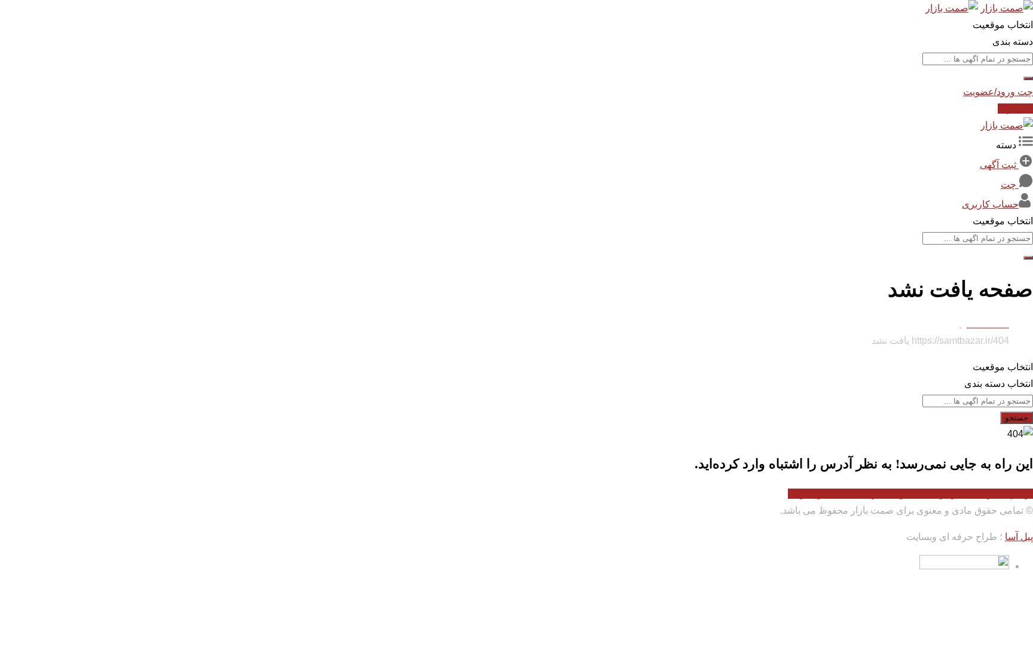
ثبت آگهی (1015, 108)
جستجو (1016, 417)
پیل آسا (1019, 537)
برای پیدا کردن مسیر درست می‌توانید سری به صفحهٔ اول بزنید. (910, 494)
